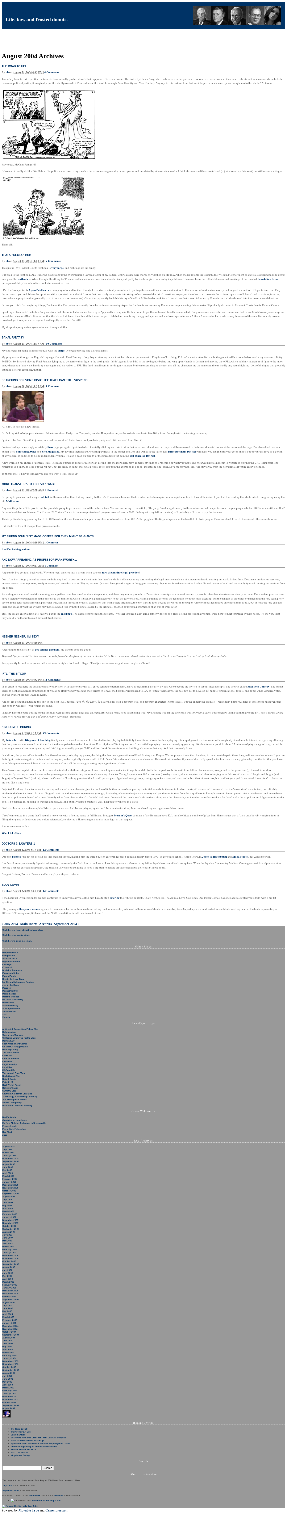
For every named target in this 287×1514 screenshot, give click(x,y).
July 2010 (7, 1149)
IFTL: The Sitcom (14, 673)
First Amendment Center (14, 1044)
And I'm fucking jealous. (16, 549)
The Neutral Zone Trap (13, 1073)
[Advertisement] (78, 38)
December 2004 (10, 1326)
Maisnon (6, 988)
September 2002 (10, 1405)
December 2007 (10, 1220)
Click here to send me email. (17, 941)
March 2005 (8, 1317)
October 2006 (9, 1261)
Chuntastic (7, 967)
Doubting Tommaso (12, 970)
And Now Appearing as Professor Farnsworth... (39, 559)
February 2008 (9, 1214)
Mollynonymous (10, 952)
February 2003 (9, 1390)
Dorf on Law (8, 1041)
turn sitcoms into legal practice (120, 572)
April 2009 (7, 1173)
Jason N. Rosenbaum (214, 856)
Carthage (7, 964)
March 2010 (8, 1152)
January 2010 (9, 1155)
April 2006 (7, 1279)
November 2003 (10, 1364)
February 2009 (9, 1179)
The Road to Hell (15, 66)
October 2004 (9, 1332)
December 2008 (10, 1185)
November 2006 (10, 1258)
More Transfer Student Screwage (29, 484)
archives (58, 1495)
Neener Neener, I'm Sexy (20, 636)
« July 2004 (10, 924)
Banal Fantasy (13, 337)
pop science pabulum (47, 649)
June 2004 (7, 1343)
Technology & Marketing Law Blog (19, 1096)
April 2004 (7, 1349)
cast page (66, 613)
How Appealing (10, 1049)
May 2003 (7, 1382)
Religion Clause (10, 1088)
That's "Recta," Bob (16, 255)
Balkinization (9, 1032)
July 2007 (7, 1235)
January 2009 (9, 1182)
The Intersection (10, 1052)
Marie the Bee (9, 994)
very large (57, 268)
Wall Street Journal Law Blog (17, 1105)
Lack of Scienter (10, 1058)
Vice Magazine (50, 451)
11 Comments (52, 679)
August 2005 (8, 1302)
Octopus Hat (8, 955)
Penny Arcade (9, 1126)
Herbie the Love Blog (13, 979)
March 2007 (8, 1246)
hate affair (12, 740)
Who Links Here (11, 833)
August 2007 (8, 1232)
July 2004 (7, 1341)
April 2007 (7, 1243)
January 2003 (9, 1393)
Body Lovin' (10, 884)
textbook (23, 279)
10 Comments (54, 343)
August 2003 (8, 1373)
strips (61, 350)
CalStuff (44, 497)
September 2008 (10, 1194)
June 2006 (7, 1273)
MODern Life (8, 1070)
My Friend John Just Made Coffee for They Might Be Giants (48, 536)
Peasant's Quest (123, 815)
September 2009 (10, 1161)
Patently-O (7, 1082)
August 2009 (8, 1164)
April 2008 (7, 1208)
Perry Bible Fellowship (14, 1129)
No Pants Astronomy (12, 999)
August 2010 (8, 1146)
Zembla (6, 1017)
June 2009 (7, 1167)
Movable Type (28, 1510)
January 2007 (9, 1252)
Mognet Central (10, 991)
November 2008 (10, 1188)
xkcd (4, 1135)
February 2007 (9, 1249)
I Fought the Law (24, 12)
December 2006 (10, 1255)
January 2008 (9, 1217)
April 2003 (7, 1385)
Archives (45, 924)
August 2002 (8, 1408)
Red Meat (7, 1132)
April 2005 (7, 1314)
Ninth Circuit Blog (11, 1076)
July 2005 (7, 1305)
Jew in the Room (10, 985)
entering (115, 898)
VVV (4, 1014)
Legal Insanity (9, 1064)
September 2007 (10, 1229)
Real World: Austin (11, 1085)
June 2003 (7, 1379)
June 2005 (7, 1308)
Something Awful (26, 451)
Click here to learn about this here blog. (22, 930)
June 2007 (7, 1238)
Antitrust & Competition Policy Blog (20, 1029)
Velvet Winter (9, 1011)
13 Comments (51, 891)
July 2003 (7, 1376)
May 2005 (7, 1311)
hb (7, 72)
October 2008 (9, 1191)
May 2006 (7, 1276)
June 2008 (7, 1202)
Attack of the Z (9, 958)
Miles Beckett (240, 856)
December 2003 (10, 1361)
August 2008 (8, 1196)
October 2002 (9, 1402)
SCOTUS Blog (9, 1091)
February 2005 (9, 1320)
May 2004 (7, 1346)
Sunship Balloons (11, 1008)
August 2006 (8, 1267)
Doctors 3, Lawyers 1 (18, 843)
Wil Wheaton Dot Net (142, 456)
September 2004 (10, 1335)
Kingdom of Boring (16, 727)
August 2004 (8, 1338)
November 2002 (10, 1399)
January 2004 (9, 1358)
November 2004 (10, 1329)
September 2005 (10, 1299)
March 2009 (8, 1176)
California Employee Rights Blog (19, 1038)
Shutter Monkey (10, 1005)
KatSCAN (7, 1055)
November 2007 (10, 1223)
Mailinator (12, 501)
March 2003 (8, 1388)
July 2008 (7, 1199)
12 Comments (51, 849)
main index (34, 1495)
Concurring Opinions (13, 1035)
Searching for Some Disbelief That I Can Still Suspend (44, 380)
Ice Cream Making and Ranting (18, 982)
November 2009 (10, 1158)
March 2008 (8, 1211)
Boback (16, 856)
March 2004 (8, 1352)
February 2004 (9, 1355)
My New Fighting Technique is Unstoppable (24, 1123)
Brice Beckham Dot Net (182, 451)
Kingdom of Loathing (38, 740)
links (50, 447)
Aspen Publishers (39, 290)
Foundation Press (268, 279)
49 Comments (51, 733)
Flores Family (9, 976)
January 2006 (9, 1288)
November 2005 (10, 1293)
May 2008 (7, 1205)
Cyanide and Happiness (14, 1120)
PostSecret (8, 1002)
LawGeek (7, 1061)
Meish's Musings (10, 997)
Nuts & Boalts (9, 1079)
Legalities (7, 1067)
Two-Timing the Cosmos (14, 1099)
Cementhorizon (56, 1510)
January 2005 (9, 1323)
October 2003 (9, 1367)
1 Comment (52, 386)
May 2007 (7, 1241)
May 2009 (7, 1170)
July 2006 (7, 1270)
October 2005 (9, 1296)
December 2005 (10, 1291)
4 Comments (51, 72)
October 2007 (9, 1226)
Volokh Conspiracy (12, 1102)
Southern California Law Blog (17, 1094)
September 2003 (10, 1370)
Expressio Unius (10, 973)
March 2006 (8, 1282)
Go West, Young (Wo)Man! (15, 1047)
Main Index (28, 924)
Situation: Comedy (259, 686)
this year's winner (29, 909)
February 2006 (9, 1285)
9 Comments (53, 261)
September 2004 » (66, 924)
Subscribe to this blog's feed (46, 1500)
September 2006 (10, 1264)
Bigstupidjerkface (11, 961)
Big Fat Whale (9, 1117)
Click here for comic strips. (16, 935)
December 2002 (10, 1396)
